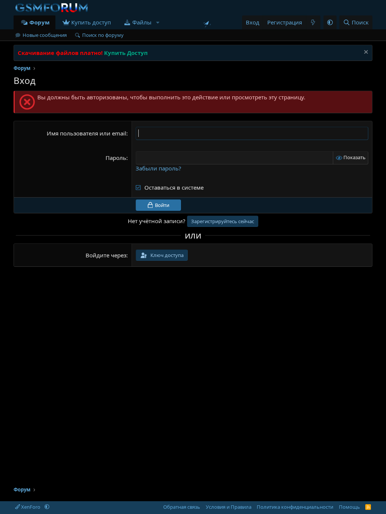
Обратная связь (181, 506)
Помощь (349, 506)
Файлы (142, 22)
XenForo (30, 506)
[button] (157, 22)
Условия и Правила (228, 506)
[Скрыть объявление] (365, 53)
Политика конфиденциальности (295, 506)
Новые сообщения (45, 35)
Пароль (116, 157)
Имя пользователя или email (86, 133)
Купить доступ (91, 22)
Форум (39, 22)
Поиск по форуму (103, 35)
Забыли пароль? (158, 168)
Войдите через (106, 255)
